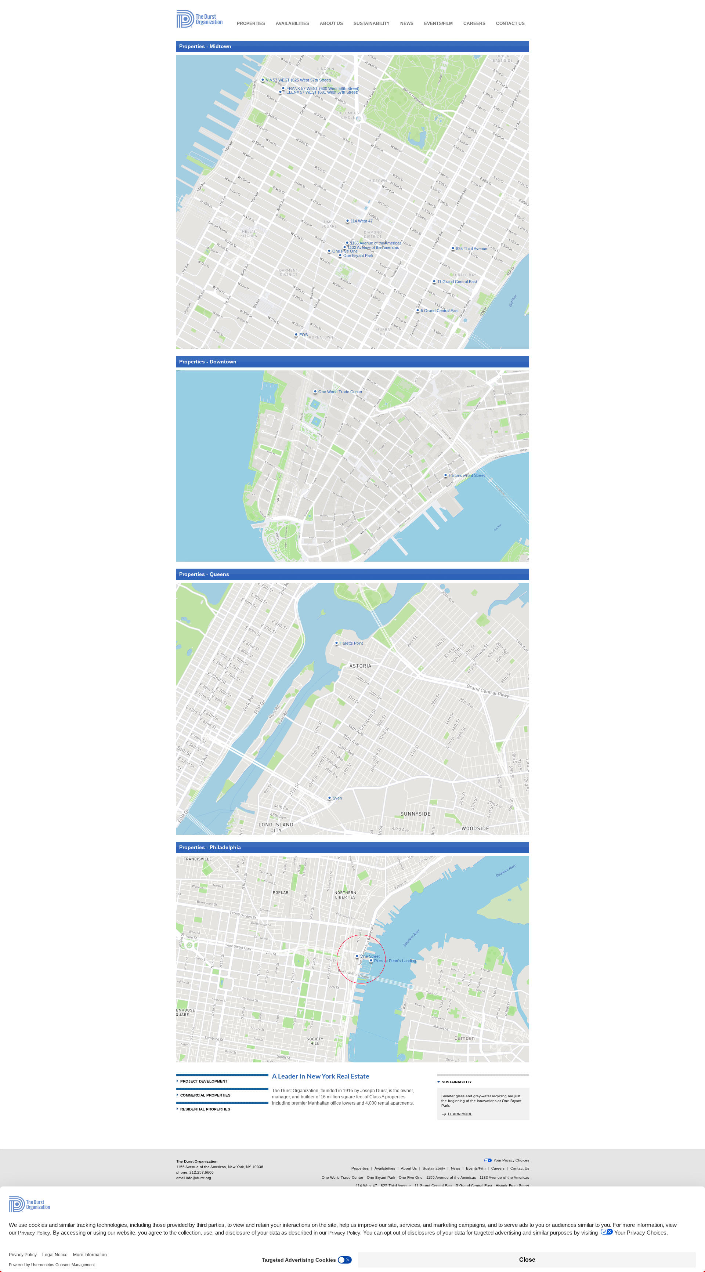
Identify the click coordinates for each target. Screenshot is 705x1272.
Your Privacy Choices (511, 1160)
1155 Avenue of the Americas (376, 243)
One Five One (411, 1177)
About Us (331, 23)
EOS (303, 335)
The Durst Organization (199, 19)
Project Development (203, 1081)
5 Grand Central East (440, 310)
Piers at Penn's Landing (395, 960)
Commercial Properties (205, 1095)
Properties (251, 23)
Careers (474, 23)
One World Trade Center (340, 391)
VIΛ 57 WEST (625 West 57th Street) (298, 80)
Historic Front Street (467, 475)
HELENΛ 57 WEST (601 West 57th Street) (320, 92)
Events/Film (438, 23)
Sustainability (372, 23)
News (406, 23)
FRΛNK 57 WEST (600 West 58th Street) (322, 88)
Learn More (460, 1114)
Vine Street (370, 956)
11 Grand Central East (457, 281)
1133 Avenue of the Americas (373, 247)
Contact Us (510, 23)
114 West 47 (362, 221)
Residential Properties (205, 1109)
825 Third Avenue (471, 248)
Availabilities (292, 23)
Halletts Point (351, 643)
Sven (337, 798)
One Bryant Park (358, 255)
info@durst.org (198, 1178)
